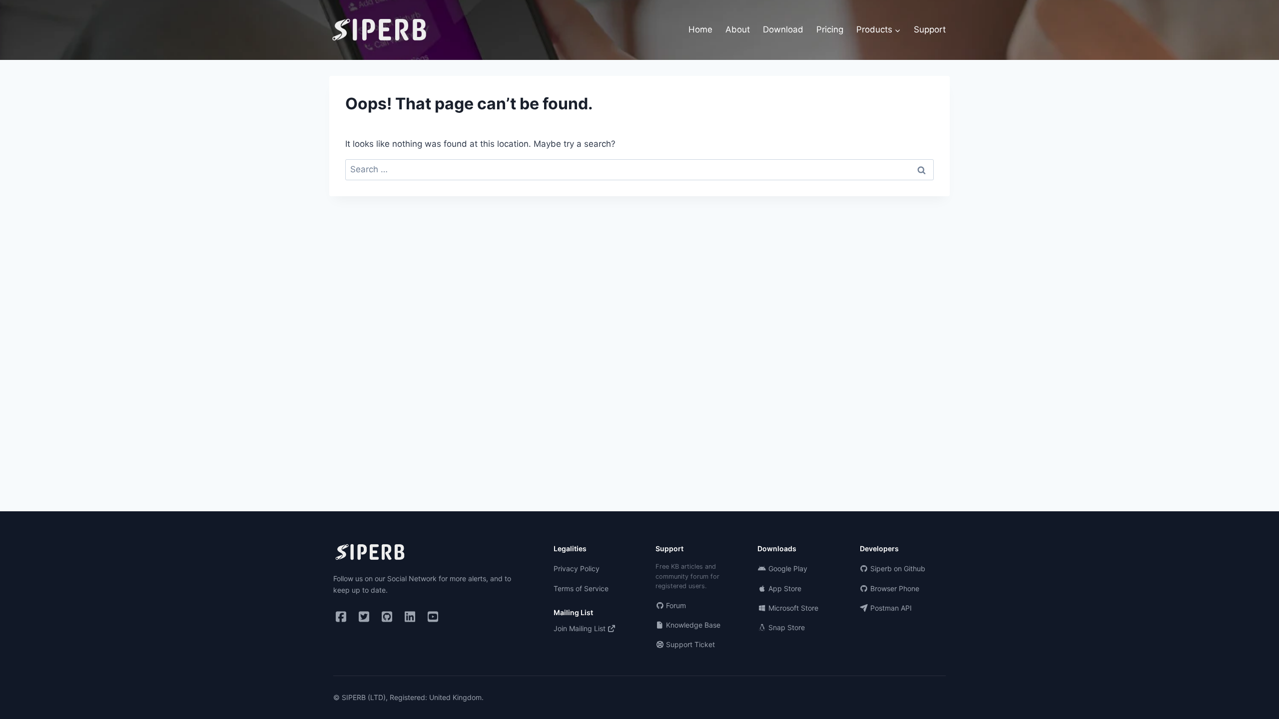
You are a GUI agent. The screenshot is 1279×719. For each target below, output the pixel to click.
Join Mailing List (581, 628)
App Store (783, 588)
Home (700, 29)
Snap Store (785, 627)
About (737, 29)
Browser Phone (893, 588)
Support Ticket (689, 644)
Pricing (829, 29)
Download (783, 29)
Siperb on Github (896, 568)
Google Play (786, 568)
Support (930, 29)
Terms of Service (581, 588)
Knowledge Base (692, 625)
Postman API (890, 608)
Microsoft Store (792, 608)
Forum (675, 605)
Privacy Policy (577, 568)
